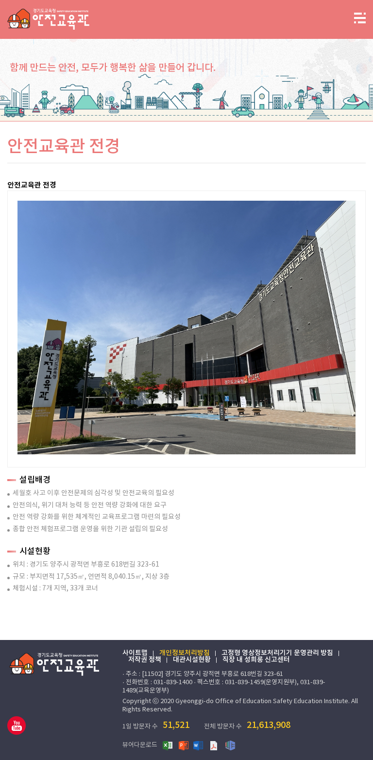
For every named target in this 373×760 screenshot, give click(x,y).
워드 (199, 745)
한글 (230, 745)
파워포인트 (183, 745)
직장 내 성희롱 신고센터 (256, 659)
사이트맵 (135, 653)
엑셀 (168, 745)
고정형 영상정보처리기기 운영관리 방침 (277, 653)
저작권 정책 (144, 659)
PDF (214, 745)
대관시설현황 (192, 659)
